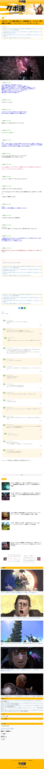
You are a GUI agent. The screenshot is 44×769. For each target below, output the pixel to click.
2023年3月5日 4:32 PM (10, 320)
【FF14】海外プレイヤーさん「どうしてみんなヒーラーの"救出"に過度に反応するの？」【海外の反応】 (21, 700)
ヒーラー (4, 313)
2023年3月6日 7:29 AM (10, 416)
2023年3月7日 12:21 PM (11, 433)
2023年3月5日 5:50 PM (11, 337)
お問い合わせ (30, 760)
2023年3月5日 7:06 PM (10, 366)
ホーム (13, 760)
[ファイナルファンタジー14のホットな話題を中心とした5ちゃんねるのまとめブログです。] (22, 1)
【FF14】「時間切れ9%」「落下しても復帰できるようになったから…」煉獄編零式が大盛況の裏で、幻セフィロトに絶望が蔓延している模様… (25, 484)
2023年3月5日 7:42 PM (10, 375)
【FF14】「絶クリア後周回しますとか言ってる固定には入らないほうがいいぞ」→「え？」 (18, 707)
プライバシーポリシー (18, 760)
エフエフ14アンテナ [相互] (7, 728)
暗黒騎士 (7, 313)
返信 (40, 333)
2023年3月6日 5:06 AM (10, 407)
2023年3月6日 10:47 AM (10, 441)
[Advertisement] (22, 47)
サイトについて (25, 760)
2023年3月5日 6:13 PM (10, 359)
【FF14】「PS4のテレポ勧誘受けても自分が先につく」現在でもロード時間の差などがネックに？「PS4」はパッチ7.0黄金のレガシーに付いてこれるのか (25, 544)
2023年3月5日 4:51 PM (10, 329)
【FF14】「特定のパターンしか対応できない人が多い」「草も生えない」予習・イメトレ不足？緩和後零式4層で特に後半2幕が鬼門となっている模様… (25, 495)
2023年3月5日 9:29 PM (10, 392)
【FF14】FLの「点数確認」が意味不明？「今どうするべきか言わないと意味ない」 (17, 37)
